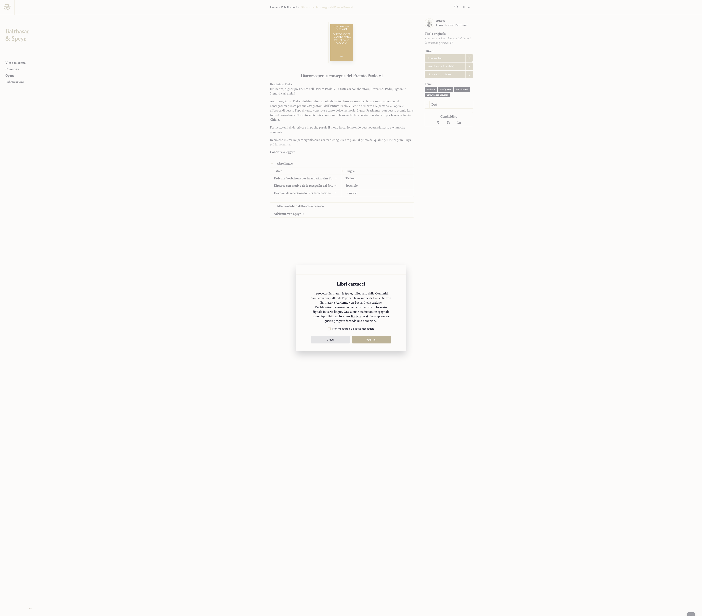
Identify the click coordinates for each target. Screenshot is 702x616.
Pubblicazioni (324, 307)
